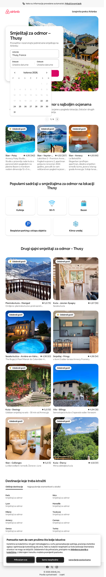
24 (15, 106)
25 (20, 106)
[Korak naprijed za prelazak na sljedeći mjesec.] (46, 72)
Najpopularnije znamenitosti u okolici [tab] (43, 486)
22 (41, 101)
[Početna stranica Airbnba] (13, 11)
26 (25, 106)
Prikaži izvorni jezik (73, 3)
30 (47, 106)
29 (41, 106)
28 (36, 106)
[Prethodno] (47, 119)
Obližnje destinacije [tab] (14, 486)
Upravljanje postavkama (80, 560)
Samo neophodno (50, 560)
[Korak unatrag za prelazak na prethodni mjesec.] (15, 72)
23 (47, 101)
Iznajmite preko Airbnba (84, 11)
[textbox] (22, 64)
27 (31, 106)
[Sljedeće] (57, 119)
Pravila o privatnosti (48, 574)
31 (15, 112)
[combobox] (34, 55)
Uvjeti (62, 574)
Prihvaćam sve (20, 560)
